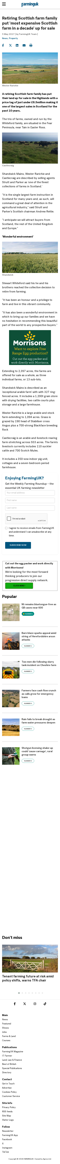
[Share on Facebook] (5, 45)
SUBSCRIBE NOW (18, 545)
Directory (6, 1073)
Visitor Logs (8, 1120)
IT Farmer (7, 1056)
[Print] (32, 45)
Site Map (6, 1116)
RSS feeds (7, 1112)
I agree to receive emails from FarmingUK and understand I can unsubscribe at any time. (31, 532)
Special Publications (12, 1068)
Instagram (7, 1148)
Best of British (9, 1064)
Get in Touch (8, 1084)
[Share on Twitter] (12, 45)
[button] (18, 993)
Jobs (4, 1032)
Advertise (7, 1088)
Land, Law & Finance (12, 1060)
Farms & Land (9, 1036)
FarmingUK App (10, 1135)
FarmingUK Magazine (12, 1052)
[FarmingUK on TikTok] (45, 1004)
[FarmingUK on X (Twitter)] (25, 1004)
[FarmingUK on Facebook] (14, 1004)
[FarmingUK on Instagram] (35, 1004)
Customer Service (11, 1096)
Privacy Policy (9, 1107)
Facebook (7, 1139)
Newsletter (7, 1131)
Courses (6, 1040)
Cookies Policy (9, 1092)
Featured (6, 1024)
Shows (5, 1028)
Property (13, 38)
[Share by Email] (26, 45)
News (5, 38)
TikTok (5, 1152)
